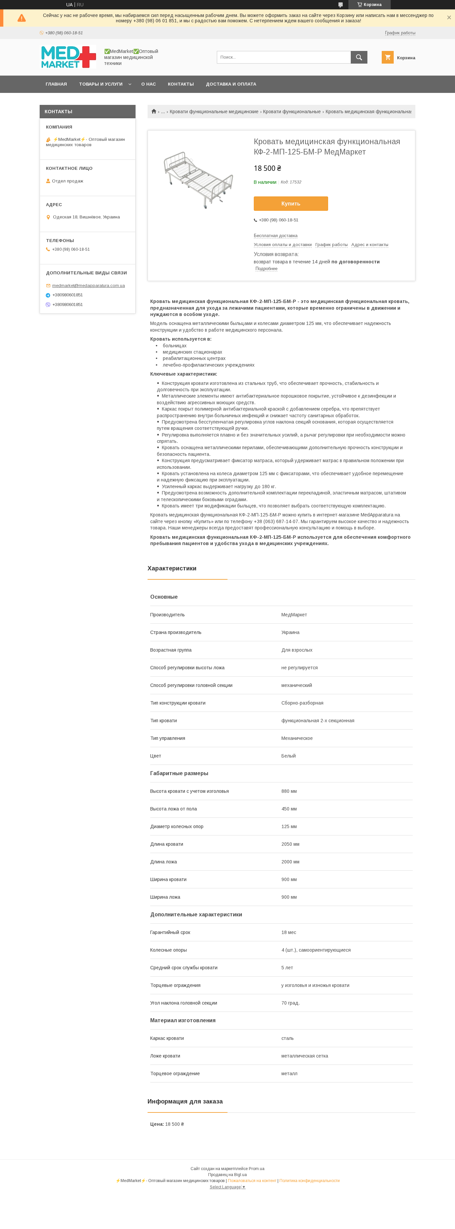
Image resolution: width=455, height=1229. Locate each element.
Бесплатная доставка (275, 235)
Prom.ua (256, 1168)
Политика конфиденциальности (309, 1180)
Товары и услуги (101, 84)
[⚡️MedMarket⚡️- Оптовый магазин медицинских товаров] (68, 67)
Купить (290, 203)
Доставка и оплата (231, 84)
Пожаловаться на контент (252, 1180)
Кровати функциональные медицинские (214, 111)
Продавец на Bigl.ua (227, 1174)
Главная (56, 84)
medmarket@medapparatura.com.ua (88, 285)
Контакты (181, 84)
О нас (148, 84)
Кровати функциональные (292, 111)
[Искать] (359, 57)
